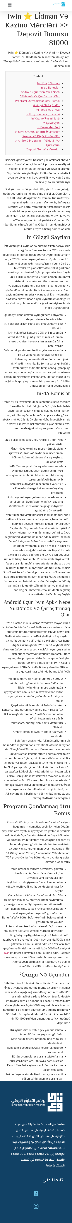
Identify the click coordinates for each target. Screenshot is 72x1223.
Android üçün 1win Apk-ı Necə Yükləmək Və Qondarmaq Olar (40, 94)
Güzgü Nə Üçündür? (46, 105)
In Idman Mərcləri (48, 127)
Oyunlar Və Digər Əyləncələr (41, 136)
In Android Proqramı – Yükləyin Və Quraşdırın (37, 143)
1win (6, 953)
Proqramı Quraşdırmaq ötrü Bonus (37, 101)
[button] (20, 5)
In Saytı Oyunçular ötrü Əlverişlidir (37, 132)
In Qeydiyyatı (51, 123)
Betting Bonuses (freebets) (43, 114)
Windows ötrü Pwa (47, 110)
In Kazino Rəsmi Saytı (45, 119)
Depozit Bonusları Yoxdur (43, 149)
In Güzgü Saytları (48, 83)
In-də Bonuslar (50, 88)
